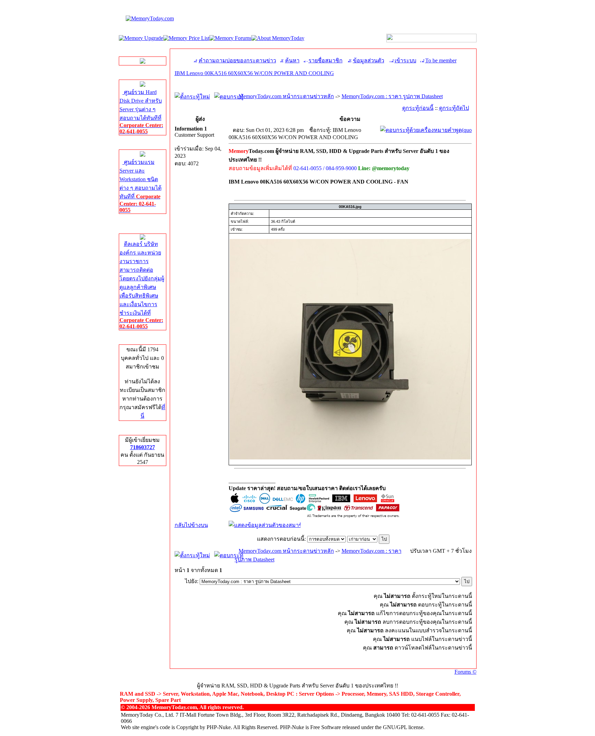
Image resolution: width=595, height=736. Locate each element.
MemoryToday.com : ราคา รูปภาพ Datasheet (392, 96)
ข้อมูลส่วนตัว (368, 60)
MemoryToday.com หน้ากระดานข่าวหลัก (286, 96)
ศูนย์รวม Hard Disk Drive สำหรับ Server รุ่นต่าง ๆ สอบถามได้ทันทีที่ (141, 111)
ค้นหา (292, 60)
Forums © (466, 672)
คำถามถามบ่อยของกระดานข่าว (237, 60)
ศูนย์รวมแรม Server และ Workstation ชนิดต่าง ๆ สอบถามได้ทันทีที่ (140, 186)
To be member (441, 60)
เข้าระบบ (405, 60)
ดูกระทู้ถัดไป (454, 108)
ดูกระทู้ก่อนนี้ (418, 108)
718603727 (142, 447)
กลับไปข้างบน (191, 525)
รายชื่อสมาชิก (326, 60)
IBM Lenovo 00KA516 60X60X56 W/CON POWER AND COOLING (254, 73)
